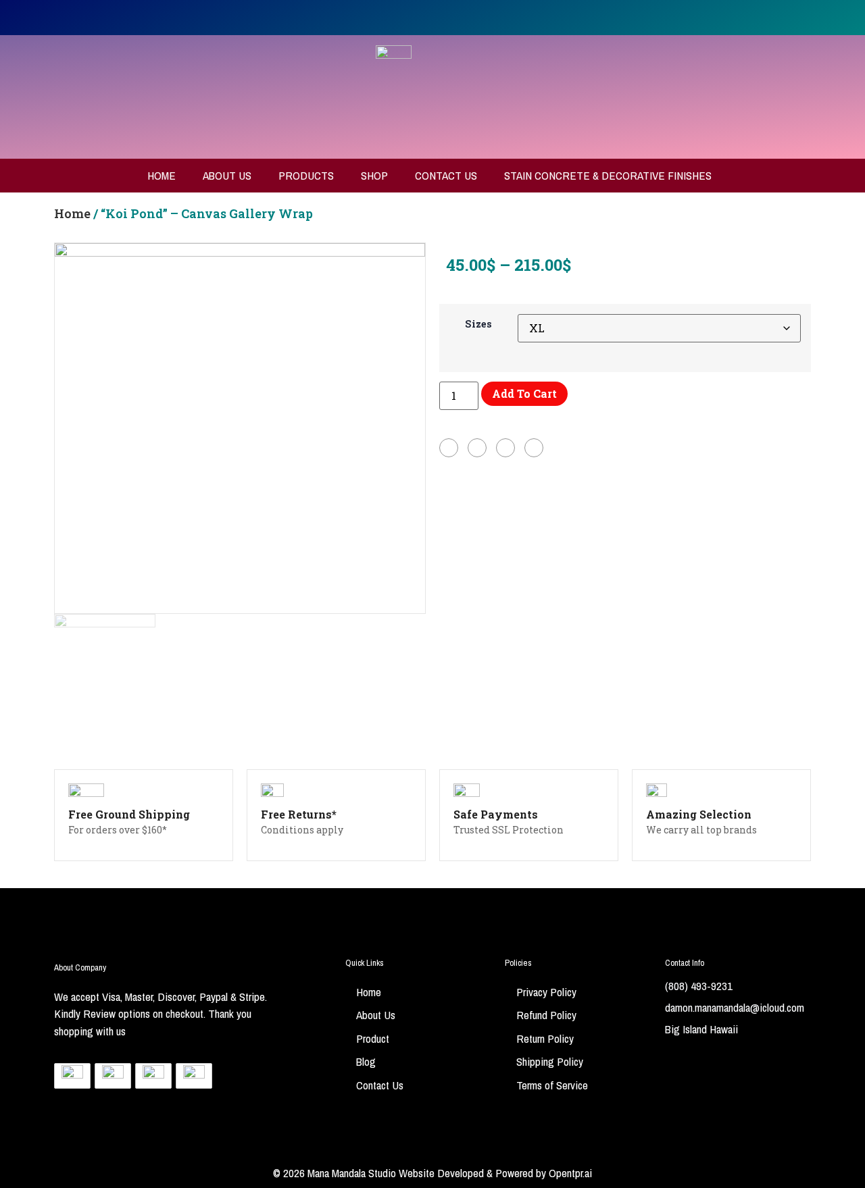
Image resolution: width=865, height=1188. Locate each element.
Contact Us (446, 175)
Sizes (478, 324)
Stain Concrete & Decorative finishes (608, 175)
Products (306, 175)
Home (161, 175)
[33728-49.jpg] (240, 428)
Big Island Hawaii (701, 1029)
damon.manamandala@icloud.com (734, 1007)
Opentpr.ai (570, 1173)
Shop (374, 175)
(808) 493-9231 (699, 985)
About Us (227, 175)
